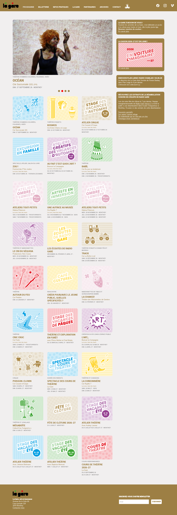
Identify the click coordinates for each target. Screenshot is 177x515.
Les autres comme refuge (127, 114)
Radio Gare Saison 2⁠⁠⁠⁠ (143, 104)
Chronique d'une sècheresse (128, 119)
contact (117, 7)
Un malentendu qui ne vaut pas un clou (133, 116)
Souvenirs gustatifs (125, 112)
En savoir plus (123, 31)
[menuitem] (11, 5)
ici (139, 85)
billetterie (43, 7)
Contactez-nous (18, 508)
